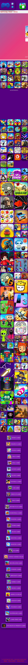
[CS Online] (24, 146)
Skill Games (16, 462)
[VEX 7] (3, 146)
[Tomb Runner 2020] (24, 153)
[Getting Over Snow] (10, 67)
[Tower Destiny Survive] (17, 153)
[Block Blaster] (10, 88)
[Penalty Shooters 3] (3, 166)
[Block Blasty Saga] (10, 153)
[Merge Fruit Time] (24, 132)
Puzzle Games (16, 450)
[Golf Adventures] (22, 8)
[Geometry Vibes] (24, 139)
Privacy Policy (12, 661)
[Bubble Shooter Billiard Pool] (3, 125)
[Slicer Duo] (10, 139)
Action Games (16, 469)
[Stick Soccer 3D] (10, 81)
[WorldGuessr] (17, 132)
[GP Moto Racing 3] (10, 146)
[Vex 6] (3, 153)
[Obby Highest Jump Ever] (17, 125)
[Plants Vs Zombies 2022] (17, 139)
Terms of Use (20, 661)
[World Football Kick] (24, 67)
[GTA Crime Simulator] (3, 74)
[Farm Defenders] (17, 81)
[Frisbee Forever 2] (17, 67)
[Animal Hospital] (3, 88)
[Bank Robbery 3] (3, 132)
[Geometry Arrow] (10, 159)
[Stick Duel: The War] (24, 159)
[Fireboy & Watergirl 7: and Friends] (3, 139)
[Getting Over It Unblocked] (3, 67)
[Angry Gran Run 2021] (3, 81)
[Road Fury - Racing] (17, 88)
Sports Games (16, 437)
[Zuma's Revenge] (17, 74)
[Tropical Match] (10, 125)
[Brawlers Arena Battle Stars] (3, 159)
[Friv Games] (12, 4)
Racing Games (16, 475)
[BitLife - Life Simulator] (17, 159)
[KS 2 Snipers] (24, 81)
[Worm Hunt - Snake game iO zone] (17, 146)
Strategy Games (16, 444)
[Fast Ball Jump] (10, 166)
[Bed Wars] (24, 125)
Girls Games (16, 456)
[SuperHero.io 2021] (24, 74)
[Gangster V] (24, 88)
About (5, 661)
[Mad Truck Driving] (10, 132)
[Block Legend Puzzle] (10, 74)
